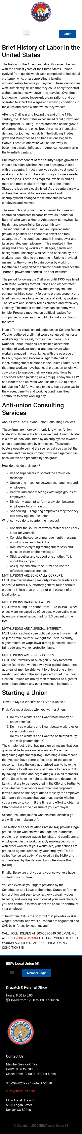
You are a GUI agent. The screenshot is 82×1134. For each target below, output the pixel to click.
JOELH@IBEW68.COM (22, 938)
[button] (26, 33)
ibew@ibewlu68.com (20, 1091)
